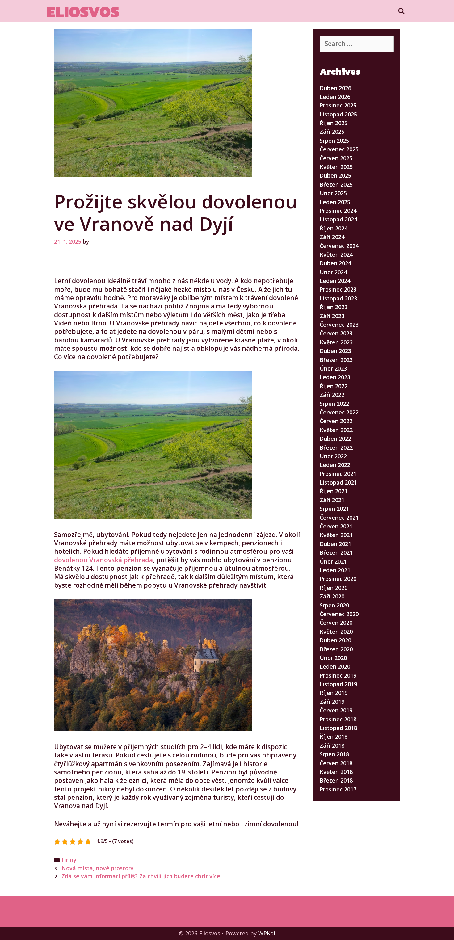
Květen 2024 (336, 254)
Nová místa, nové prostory (97, 868)
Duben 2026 (335, 88)
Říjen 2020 (333, 587)
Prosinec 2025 (338, 105)
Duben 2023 (335, 351)
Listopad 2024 (338, 219)
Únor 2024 (333, 272)
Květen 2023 (336, 342)
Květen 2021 (336, 535)
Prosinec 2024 (338, 210)
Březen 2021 (336, 552)
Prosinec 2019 (338, 675)
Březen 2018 (336, 780)
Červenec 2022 (339, 412)
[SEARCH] (401, 11)
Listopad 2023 (338, 298)
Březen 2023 (336, 359)
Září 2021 (332, 500)
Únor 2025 (333, 193)
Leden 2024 (335, 280)
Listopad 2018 (338, 728)
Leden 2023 (335, 377)
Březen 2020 (336, 649)
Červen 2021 (336, 526)
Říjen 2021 (333, 491)
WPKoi (266, 933)
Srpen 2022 (334, 403)
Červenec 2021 (339, 517)
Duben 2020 (335, 640)
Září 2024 (332, 237)
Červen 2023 (336, 333)
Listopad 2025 (338, 114)
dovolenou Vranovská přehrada (103, 560)
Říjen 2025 (333, 123)
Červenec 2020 (339, 614)
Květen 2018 (336, 771)
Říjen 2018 (333, 736)
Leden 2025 (335, 202)
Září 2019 (332, 701)
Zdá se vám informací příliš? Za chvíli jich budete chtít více (140, 876)
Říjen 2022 (333, 386)
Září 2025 (332, 131)
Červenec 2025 (339, 149)
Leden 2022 (335, 464)
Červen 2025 (336, 158)
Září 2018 (332, 745)
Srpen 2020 (334, 605)
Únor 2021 (333, 561)
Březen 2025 (336, 184)
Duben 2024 (335, 263)
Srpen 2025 (334, 140)
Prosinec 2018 (338, 719)
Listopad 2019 (338, 684)
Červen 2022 (336, 421)
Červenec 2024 (339, 246)
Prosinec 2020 (338, 578)
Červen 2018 (336, 763)
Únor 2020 (333, 657)
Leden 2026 (335, 96)
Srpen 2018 (334, 754)
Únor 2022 (333, 456)
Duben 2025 (335, 175)
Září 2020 (332, 596)
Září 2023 (332, 316)
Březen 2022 (336, 447)
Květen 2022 (336, 430)
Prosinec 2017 (338, 789)
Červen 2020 (336, 622)
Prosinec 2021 (338, 473)
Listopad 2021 (338, 482)
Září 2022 (332, 394)
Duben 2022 (335, 438)
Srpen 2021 (334, 508)
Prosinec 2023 (338, 289)
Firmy (69, 859)
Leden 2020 (335, 666)
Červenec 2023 (339, 324)
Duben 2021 (335, 544)
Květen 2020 (336, 631)
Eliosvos (82, 11)
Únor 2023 (333, 368)
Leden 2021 (335, 570)
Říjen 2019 (333, 692)
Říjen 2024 (333, 228)
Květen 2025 (336, 166)
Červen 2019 (336, 710)
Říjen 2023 (333, 307)
